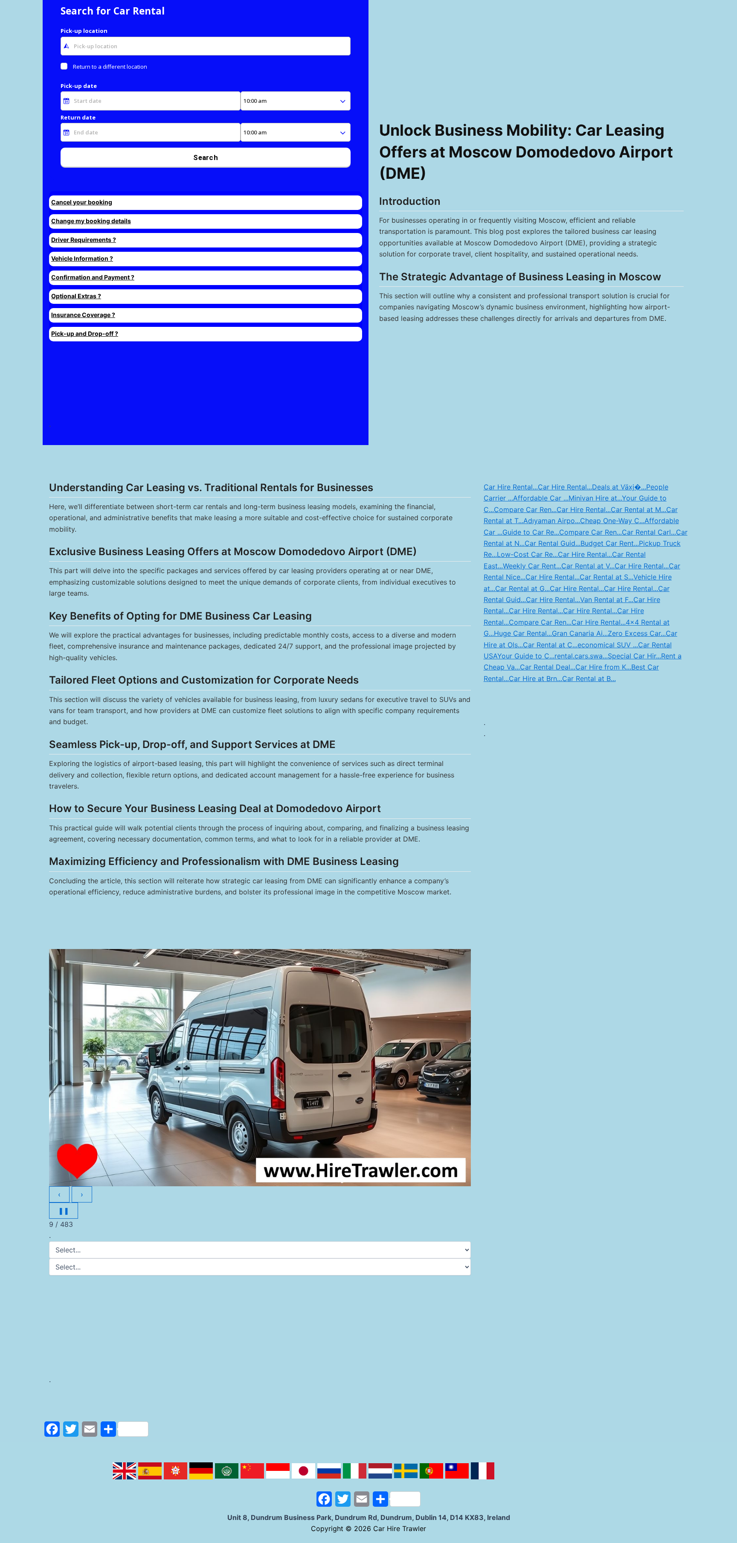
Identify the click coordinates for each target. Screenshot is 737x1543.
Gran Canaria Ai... (580, 633)
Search (205, 157)
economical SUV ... (607, 644)
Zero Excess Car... (637, 633)
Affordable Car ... (541, 498)
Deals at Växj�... (619, 487)
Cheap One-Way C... (612, 520)
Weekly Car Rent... (532, 566)
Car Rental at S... (606, 577)
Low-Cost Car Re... (527, 554)
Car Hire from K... (603, 667)
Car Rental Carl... (649, 532)
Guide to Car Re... (530, 532)
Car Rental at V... (588, 566)
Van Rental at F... (606, 599)
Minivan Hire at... (595, 498)
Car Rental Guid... (552, 543)
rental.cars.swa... (581, 656)
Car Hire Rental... (511, 487)
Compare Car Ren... (525, 509)
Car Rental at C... (550, 644)
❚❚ (63, 1210)
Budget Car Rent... (609, 543)
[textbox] (206, 46)
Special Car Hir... (634, 656)
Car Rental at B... (589, 678)
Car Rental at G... (522, 588)
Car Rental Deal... (547, 667)
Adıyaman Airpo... (551, 520)
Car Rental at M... (638, 509)
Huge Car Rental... (523, 633)
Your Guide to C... (525, 656)
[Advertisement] (172, 384)
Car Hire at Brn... (535, 678)
